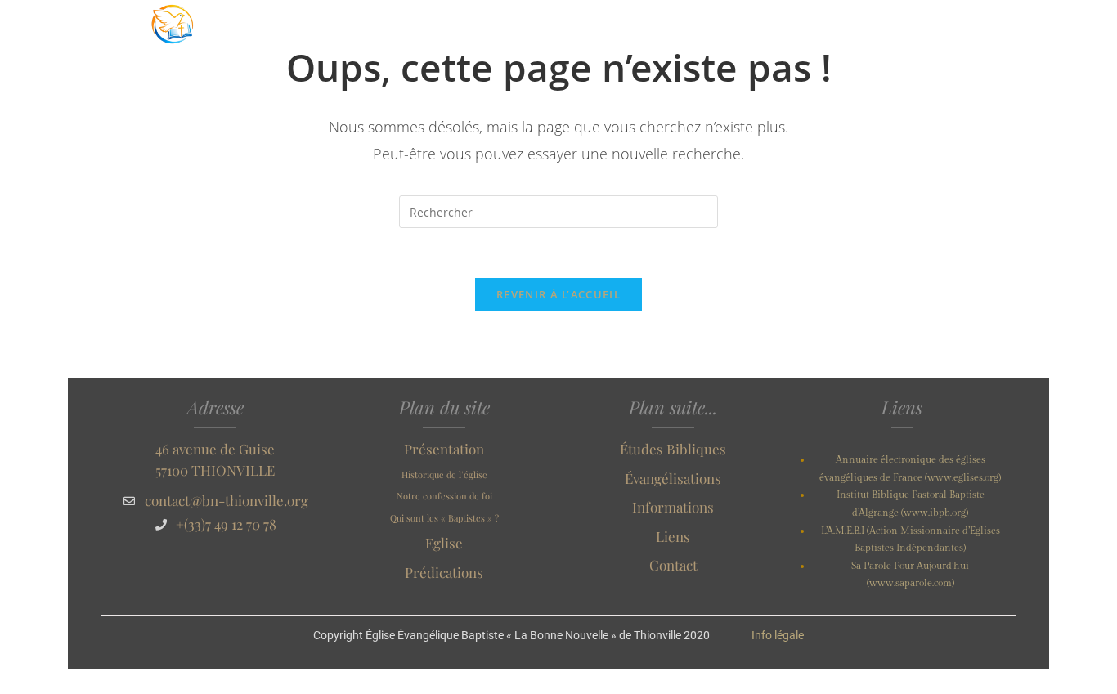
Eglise (444, 543)
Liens (673, 536)
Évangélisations (673, 478)
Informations (673, 507)
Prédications (444, 572)
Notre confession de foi (444, 496)
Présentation (444, 449)
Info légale (777, 635)
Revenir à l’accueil (558, 294)
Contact (673, 565)
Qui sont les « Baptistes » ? (444, 518)
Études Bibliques (673, 449)
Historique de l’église (444, 474)
